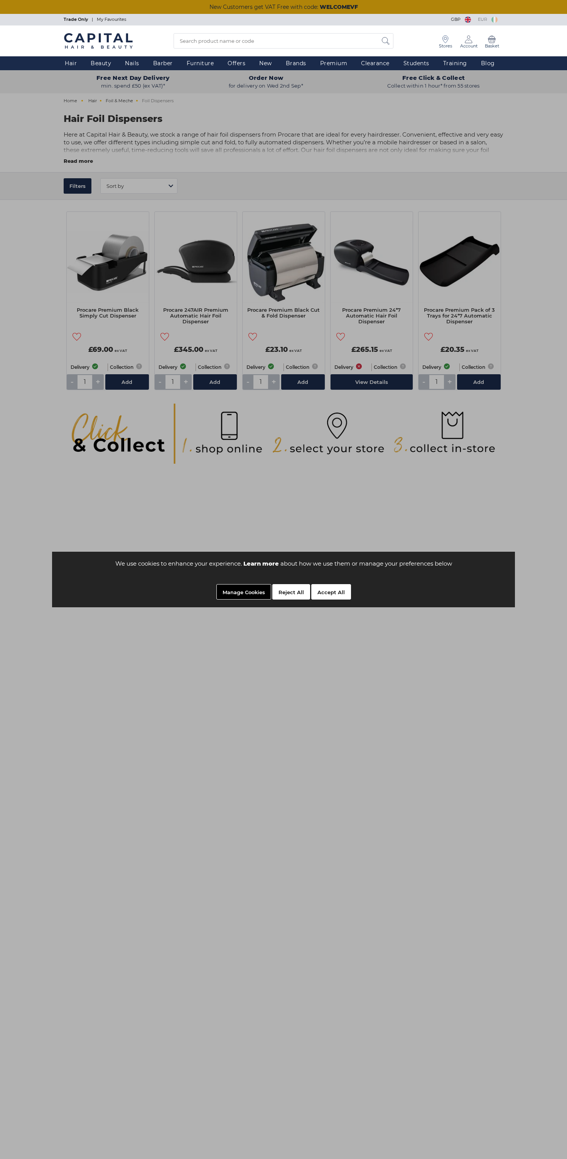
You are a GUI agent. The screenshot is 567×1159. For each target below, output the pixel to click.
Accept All (331, 592)
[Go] (385, 41)
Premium (334, 63)
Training (455, 63)
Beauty (101, 63)
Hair (71, 63)
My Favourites (111, 19)
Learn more (261, 563)
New (265, 63)
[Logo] (98, 40)
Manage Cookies (244, 592)
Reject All (291, 592)
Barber (163, 63)
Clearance (375, 63)
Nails (132, 63)
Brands (296, 63)
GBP (457, 19)
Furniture (200, 63)
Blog (488, 63)
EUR (483, 19)
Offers (236, 63)
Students (416, 63)
